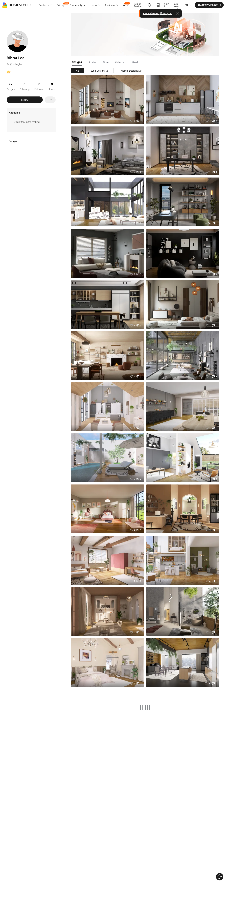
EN (186, 5)
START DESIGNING (207, 5)
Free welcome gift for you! (157, 13)
